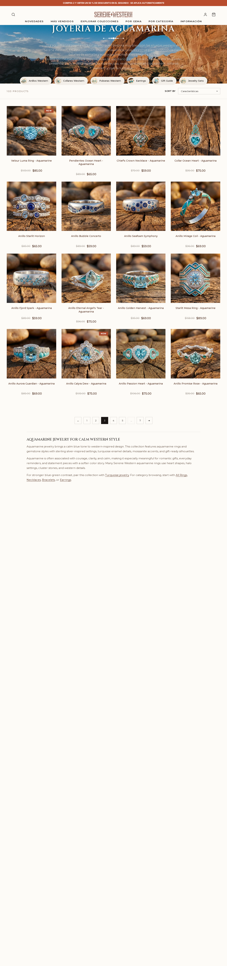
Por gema (134, 21)
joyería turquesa (121, 68)
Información (191, 21)
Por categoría (161, 21)
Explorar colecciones (99, 21)
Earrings (65, 479)
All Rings (181, 475)
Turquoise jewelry (117, 475)
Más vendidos (62, 21)
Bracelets (48, 479)
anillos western (154, 63)
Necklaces (34, 479)
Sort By (170, 91)
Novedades (34, 21)
